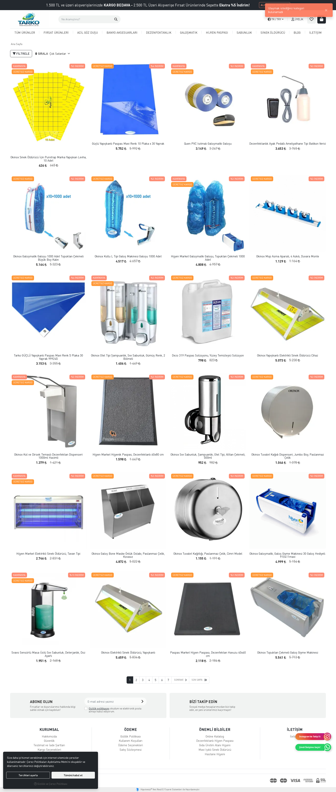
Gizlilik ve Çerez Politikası (52, 783)
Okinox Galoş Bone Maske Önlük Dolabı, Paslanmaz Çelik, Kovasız (128, 555)
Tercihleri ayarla (28, 775)
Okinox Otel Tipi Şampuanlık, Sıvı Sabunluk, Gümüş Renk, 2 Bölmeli (128, 357)
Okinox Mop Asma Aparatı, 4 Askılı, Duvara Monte (287, 256)
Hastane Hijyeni (215, 754)
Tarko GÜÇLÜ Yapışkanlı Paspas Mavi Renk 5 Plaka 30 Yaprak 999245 (48, 357)
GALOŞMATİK (188, 32)
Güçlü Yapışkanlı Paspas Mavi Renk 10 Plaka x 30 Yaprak (128, 143)
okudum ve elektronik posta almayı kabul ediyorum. (115, 710)
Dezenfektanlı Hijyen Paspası (215, 740)
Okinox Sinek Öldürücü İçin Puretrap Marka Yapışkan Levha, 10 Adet (48, 159)
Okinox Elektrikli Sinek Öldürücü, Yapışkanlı (128, 652)
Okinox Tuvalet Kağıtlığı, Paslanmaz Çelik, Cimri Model (207, 553)
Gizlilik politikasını (99, 708)
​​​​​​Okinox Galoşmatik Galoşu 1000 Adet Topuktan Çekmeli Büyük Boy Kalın (48, 258)
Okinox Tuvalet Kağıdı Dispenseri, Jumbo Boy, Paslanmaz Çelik (287, 456)
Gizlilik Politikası (130, 736)
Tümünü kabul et (73, 775)
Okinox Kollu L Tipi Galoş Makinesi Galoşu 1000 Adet (128, 256)
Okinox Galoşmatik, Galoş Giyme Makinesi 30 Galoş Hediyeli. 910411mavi (287, 555)
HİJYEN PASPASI (217, 32)
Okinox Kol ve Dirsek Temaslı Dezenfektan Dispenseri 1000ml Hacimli (48, 456)
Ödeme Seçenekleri (130, 745)
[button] (116, 19)
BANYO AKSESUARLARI (122, 32)
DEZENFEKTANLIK (158, 32)
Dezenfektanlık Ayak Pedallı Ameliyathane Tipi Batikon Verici (287, 143)
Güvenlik (49, 740)
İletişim (294, 736)
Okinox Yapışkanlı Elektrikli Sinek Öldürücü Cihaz (287, 355)
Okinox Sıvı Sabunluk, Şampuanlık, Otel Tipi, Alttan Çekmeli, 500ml (208, 456)
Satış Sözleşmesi (131, 749)
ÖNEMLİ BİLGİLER (214, 729)
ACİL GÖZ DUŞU (87, 32)
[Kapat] (326, 10)
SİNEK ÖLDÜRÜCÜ (273, 32)
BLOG (297, 32)
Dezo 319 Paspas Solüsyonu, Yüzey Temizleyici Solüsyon (208, 355)
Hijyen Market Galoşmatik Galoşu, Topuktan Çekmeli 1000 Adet (208, 258)
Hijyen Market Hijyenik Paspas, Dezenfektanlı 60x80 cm (128, 454)
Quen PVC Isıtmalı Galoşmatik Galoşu (208, 143)
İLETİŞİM (315, 32)
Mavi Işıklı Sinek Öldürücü (215, 749)
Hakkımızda (49, 736)
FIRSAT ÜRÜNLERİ (56, 32)
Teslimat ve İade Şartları (49, 745)
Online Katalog (215, 736)
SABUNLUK (244, 32)
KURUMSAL (49, 729)
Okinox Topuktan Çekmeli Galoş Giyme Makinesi (287, 652)
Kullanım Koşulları (130, 740)
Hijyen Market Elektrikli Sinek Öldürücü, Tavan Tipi (48, 553)
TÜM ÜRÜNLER (24, 32)
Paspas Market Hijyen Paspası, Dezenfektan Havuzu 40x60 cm (208, 654)
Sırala (43, 53)
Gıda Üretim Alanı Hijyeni (214, 745)
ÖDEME (130, 729)
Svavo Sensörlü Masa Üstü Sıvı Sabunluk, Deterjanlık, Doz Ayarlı (48, 654)
